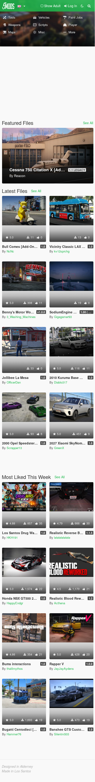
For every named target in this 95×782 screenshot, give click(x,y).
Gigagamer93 (63, 317)
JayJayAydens (64, 668)
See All (88, 122)
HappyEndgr (15, 603)
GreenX (59, 448)
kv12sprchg (61, 251)
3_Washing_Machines (21, 317)
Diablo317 (60, 382)
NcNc (10, 251)
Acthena (59, 603)
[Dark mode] (82, 5)
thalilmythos (15, 668)
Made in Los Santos (16, 771)
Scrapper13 (14, 448)
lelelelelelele (62, 537)
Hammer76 (14, 734)
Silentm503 (61, 734)
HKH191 (12, 537)
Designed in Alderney (17, 766)
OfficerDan (14, 382)
